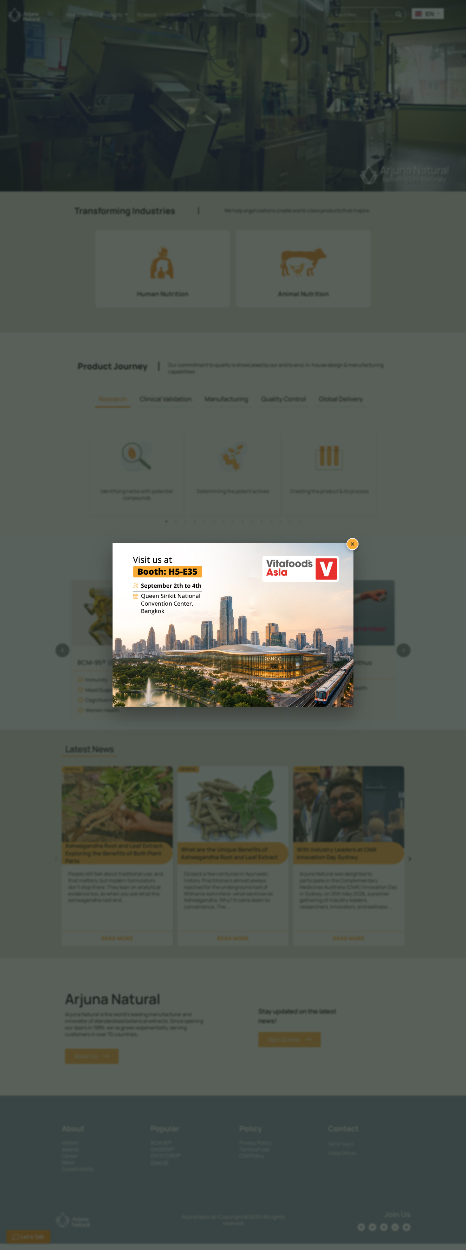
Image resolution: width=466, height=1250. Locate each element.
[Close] (352, 544)
